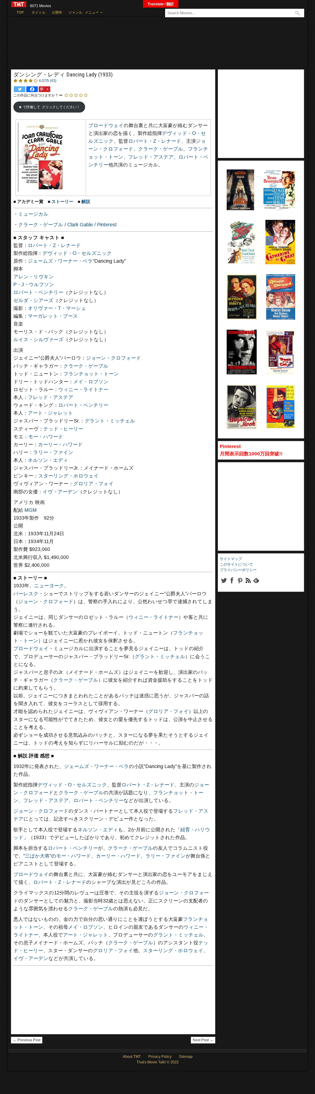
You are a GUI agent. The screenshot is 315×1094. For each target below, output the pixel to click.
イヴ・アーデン (60, 492)
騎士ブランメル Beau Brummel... (277, 181)
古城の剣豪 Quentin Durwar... (277, 285)
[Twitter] (19, 89)
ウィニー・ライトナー (83, 389)
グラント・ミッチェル (110, 421)
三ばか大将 (37, 856)
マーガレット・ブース (53, 316)
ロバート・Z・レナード (154, 141)
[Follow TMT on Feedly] (256, 584)
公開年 (57, 12)
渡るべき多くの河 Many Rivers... (240, 231)
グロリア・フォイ (93, 483)
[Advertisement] (148, 45)
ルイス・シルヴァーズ (38, 339)
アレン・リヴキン (33, 276)
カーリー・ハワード (60, 444)
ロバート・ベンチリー (38, 292)
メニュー (92, 12)
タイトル (38, 12)
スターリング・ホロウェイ (68, 476)
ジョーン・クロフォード (113, 358)
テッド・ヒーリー (63, 429)
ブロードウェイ (106, 125)
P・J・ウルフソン (33, 284)
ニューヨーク (49, 585)
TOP (20, 12)
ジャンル (75, 12)
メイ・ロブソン (91, 381)
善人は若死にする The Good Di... (280, 396)
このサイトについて (236, 564)
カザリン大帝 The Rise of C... (279, 231)
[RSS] (240, 584)
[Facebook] (32, 89)
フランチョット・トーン (91, 374)
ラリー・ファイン (53, 452)
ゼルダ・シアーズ (33, 300)
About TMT (132, 1057)
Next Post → (203, 1040)
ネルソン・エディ (48, 460)
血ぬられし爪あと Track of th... (280, 341)
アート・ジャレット (50, 413)
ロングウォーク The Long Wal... (238, 181)
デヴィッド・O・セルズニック (77, 253)
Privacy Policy (160, 1057)
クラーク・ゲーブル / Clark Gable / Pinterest (67, 224)
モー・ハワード (45, 436)
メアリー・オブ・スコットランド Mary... (241, 285)
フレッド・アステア (151, 157)
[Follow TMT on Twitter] (224, 584)
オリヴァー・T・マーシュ (57, 308)
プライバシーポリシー (238, 570)
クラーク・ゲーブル (160, 149)
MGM (30, 510)
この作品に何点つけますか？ (35, 95)
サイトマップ (231, 559)
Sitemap (186, 1057)
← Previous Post (26, 1040)
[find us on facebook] (232, 584)
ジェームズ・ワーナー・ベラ (60, 261)
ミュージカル (33, 214)
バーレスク (26, 593)
